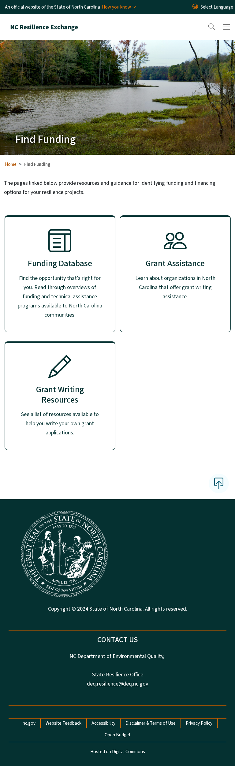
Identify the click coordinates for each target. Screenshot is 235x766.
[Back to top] (219, 483)
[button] (207, 27)
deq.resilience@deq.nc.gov (117, 684)
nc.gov (29, 723)
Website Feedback (63, 723)
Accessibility (103, 723)
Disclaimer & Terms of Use (150, 723)
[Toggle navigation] (226, 27)
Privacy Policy (199, 723)
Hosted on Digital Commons (117, 751)
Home (11, 164)
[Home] (44, 21)
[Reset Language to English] (195, 7)
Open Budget (118, 734)
